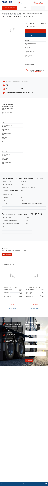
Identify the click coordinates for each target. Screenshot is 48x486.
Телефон (27, 337)
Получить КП (13, 304)
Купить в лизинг (13, 308)
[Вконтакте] (21, 3)
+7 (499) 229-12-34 (41, 2)
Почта (26, 344)
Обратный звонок (40, 3)
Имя (26, 330)
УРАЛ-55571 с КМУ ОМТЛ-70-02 (33, 287)
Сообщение (27, 350)
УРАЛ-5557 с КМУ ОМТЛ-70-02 (10, 287)
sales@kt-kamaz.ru (24, 1)
